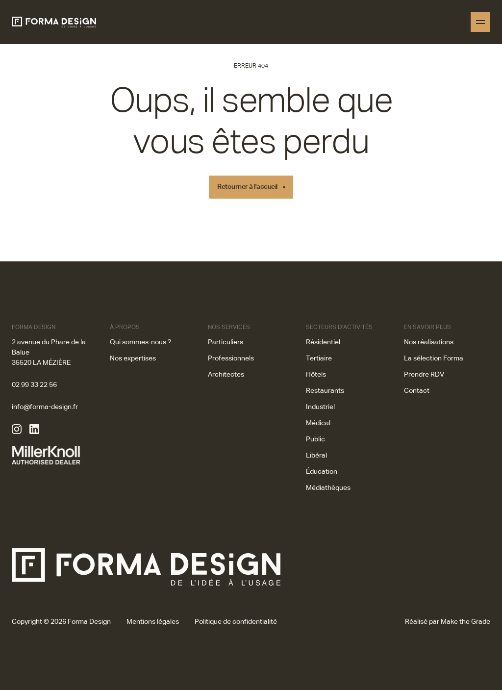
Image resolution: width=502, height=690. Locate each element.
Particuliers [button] (225, 342)
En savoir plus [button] (427, 328)
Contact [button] (416, 390)
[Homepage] (54, 22)
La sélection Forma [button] (433, 358)
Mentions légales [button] (152, 621)
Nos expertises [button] (133, 358)
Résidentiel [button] (323, 342)
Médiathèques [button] (328, 488)
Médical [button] (318, 423)
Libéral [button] (316, 455)
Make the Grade (465, 621)
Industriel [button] (320, 407)
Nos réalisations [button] (428, 342)
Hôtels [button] (316, 374)
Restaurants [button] (325, 390)
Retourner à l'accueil (247, 186)
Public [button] (315, 439)
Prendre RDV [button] (424, 374)
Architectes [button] (226, 374)
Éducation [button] (321, 471)
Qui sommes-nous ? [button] (140, 342)
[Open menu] (480, 22)
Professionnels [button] (231, 358)
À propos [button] (125, 328)
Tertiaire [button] (319, 358)
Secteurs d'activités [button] (339, 328)
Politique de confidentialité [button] (236, 621)
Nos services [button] (229, 328)
